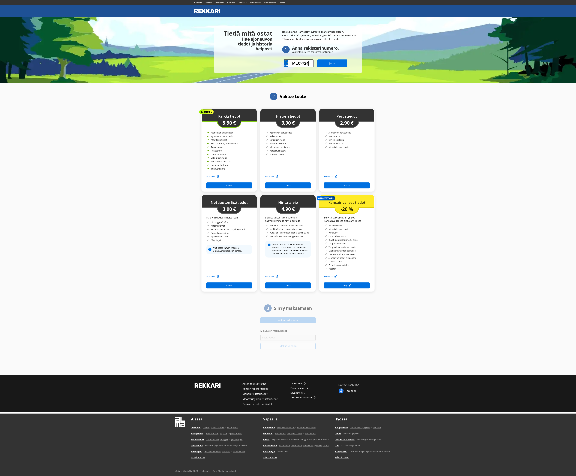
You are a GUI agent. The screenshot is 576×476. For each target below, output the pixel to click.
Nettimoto (220, 3)
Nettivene (231, 3)
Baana (282, 3)
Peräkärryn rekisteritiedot (257, 404)
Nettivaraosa (255, 3)
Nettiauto (198, 3)
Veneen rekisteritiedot (255, 388)
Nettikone (243, 3)
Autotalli (208, 3)
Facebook (351, 391)
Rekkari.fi (207, 11)
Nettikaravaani (270, 3)
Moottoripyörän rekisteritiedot (260, 399)
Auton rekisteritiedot (254, 383)
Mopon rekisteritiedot (255, 394)
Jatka (332, 63)
